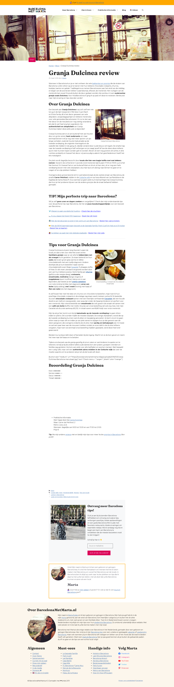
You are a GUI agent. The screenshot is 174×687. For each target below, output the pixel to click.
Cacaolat (74, 267)
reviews (68, 435)
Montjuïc (66, 670)
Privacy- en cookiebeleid (127, 680)
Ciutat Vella (55, 492)
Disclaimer (139, 680)
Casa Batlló (67, 661)
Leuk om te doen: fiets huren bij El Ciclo (64, 497)
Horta (63, 618)
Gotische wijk (84, 177)
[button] (142, 10)
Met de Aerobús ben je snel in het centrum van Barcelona (74, 221)
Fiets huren (97, 666)
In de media (37, 668)
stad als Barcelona (89, 637)
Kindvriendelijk (68, 492)
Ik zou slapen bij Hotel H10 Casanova (65, 216)
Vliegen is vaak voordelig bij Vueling (65, 211)
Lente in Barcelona (57, 495)
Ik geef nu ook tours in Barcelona (90, 3)
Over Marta (37, 656)
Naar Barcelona (68, 10)
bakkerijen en (101, 83)
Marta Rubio (73, 615)
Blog (124, 10)
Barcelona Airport (100, 658)
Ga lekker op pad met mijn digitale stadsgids (69, 233)
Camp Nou (79, 666)
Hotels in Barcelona (101, 653)
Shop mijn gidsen (39, 663)
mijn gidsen (84, 590)
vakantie (131, 632)
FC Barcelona (68, 666)
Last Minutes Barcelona (102, 656)
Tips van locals (84, 492)
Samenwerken (38, 658)
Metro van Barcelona (101, 670)
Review (76, 492)
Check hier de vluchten (90, 211)
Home (51, 66)
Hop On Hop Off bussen (102, 673)
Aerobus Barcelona (100, 661)
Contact (35, 653)
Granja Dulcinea (75, 420)
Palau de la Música (70, 673)
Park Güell (67, 656)
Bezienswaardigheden (102, 663)
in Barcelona (112, 435)
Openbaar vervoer (100, 668)
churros (89, 272)
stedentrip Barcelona (103, 622)
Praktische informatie (107, 10)
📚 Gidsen (134, 10)
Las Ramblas (67, 658)
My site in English (42, 673)
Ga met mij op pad (39, 661)
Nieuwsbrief (37, 666)
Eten (32, 60)
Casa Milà (66, 663)
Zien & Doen (86, 10)
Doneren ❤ (36, 670)
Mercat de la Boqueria (72, 668)
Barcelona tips (97, 632)
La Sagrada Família (70, 653)
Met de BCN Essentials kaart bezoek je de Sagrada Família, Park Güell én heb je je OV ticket (88, 226)
